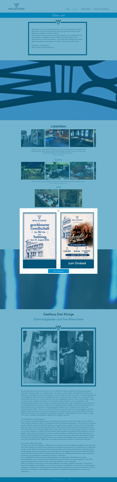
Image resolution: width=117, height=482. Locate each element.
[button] (58, 210)
